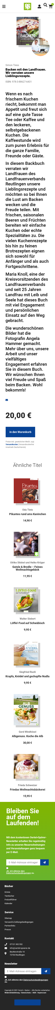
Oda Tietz (27, 509)
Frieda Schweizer (27, 785)
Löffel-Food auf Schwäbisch (27, 623)
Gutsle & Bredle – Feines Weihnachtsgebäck (27, 568)
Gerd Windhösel (27, 731)
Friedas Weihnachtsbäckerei (27, 789)
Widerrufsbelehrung (12, 993)
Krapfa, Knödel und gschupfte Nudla (28, 676)
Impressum (42, 993)
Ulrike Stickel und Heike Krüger (27, 562)
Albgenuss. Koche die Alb (27, 736)
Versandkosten (12, 444)
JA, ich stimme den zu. (20, 872)
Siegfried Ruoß (27, 672)
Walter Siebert (27, 618)
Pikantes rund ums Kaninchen (27, 514)
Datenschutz (26, 993)
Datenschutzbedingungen (18, 873)
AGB (34, 993)
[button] (45, 4)
